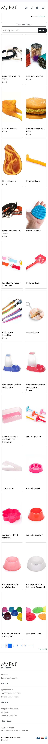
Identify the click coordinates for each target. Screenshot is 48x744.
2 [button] (13, 645)
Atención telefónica (9, 716)
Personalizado (32, 332)
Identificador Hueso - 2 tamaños (11, 284)
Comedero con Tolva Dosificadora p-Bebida (35, 387)
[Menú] (43, 8)
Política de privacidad (9, 697)
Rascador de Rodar (34, 76)
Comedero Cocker (34, 535)
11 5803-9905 (9, 727)
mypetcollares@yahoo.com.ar (16, 730)
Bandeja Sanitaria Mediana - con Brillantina (10, 439)
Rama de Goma (33, 181)
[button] (3, 646)
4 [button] (21, 645)
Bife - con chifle (9, 181)
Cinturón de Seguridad (7, 333)
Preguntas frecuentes (9, 709)
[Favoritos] (32, 8)
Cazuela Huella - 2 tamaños (10, 536)
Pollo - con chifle (9, 128)
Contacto (5, 712)
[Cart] (37, 8)
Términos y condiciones (10, 693)
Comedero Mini (33, 488)
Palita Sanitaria (32, 283)
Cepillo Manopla (33, 230)
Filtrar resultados (24, 24)
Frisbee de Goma (33, 633)
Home (33, 16)
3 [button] (17, 645)
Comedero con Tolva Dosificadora (11, 386)
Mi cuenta (5, 674)
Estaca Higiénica (33, 436)
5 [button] (25, 645)
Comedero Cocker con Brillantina (10, 585)
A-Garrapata (8, 488)
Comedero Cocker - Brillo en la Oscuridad (35, 585)
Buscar (42, 30)
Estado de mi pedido (9, 678)
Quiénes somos (7, 690)
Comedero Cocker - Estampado (11, 635)
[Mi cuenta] (26, 8)
